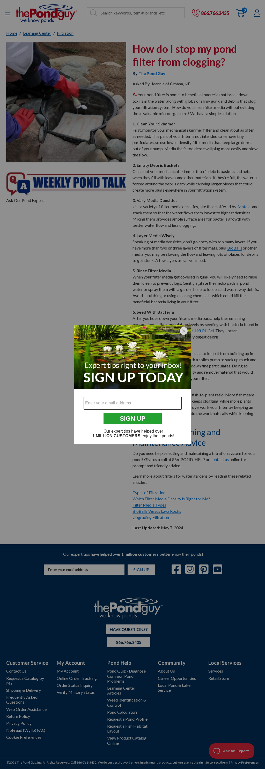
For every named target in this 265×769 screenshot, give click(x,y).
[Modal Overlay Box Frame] (132, 384)
